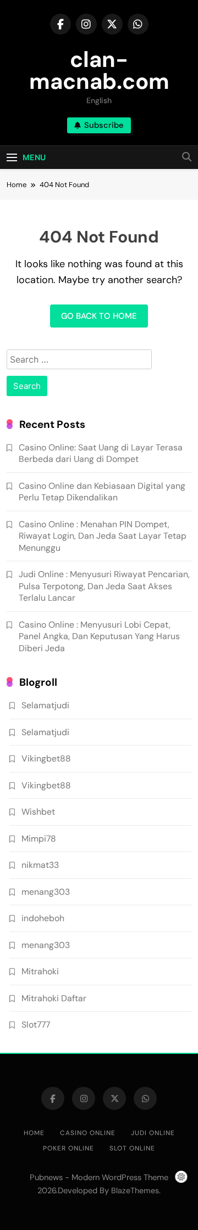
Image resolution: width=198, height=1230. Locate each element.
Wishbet (38, 811)
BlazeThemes (135, 1190)
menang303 (45, 892)
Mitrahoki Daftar (53, 998)
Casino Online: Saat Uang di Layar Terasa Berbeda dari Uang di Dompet (101, 453)
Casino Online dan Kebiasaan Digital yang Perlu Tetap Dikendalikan (102, 491)
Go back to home (99, 316)
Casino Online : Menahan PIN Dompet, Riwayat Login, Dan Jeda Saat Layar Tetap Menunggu (102, 536)
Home (34, 1133)
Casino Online (88, 1133)
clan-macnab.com (99, 70)
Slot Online (132, 1148)
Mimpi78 (38, 838)
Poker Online (68, 1148)
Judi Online (153, 1133)
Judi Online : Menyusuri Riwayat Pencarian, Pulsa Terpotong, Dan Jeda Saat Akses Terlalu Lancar (104, 585)
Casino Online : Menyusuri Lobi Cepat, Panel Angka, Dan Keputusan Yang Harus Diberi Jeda (99, 636)
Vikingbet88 (46, 758)
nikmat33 (40, 865)
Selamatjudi (45, 705)
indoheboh (42, 918)
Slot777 (35, 1024)
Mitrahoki (40, 971)
